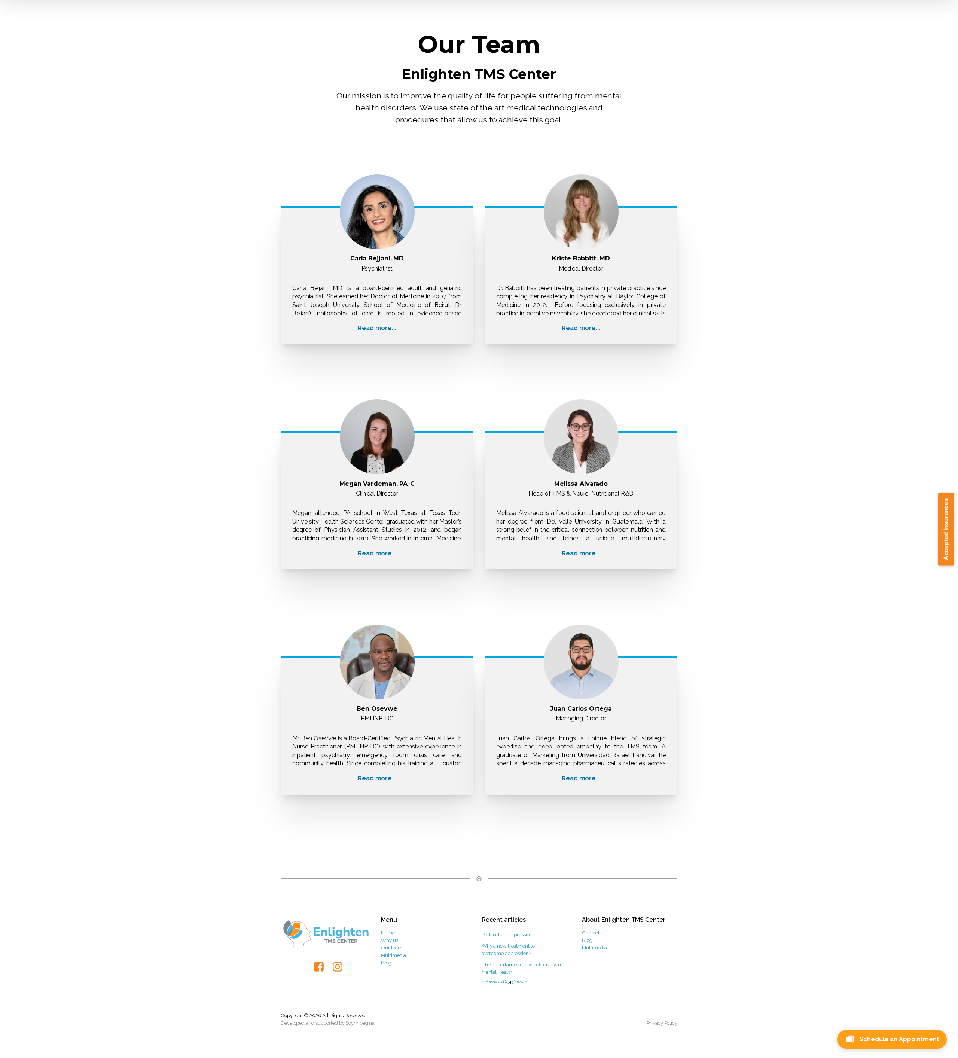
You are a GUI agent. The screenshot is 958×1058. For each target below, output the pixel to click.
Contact (590, 933)
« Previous (492, 981)
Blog (386, 963)
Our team (391, 948)
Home (388, 933)
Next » (520, 981)
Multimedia (393, 955)
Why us (389, 940)
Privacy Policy (662, 1023)
